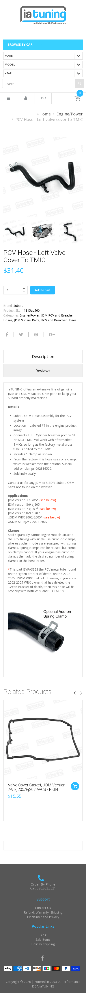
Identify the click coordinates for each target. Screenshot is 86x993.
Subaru (18, 305)
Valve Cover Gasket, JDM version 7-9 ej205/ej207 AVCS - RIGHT (36, 787)
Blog (43, 935)
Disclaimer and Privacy (43, 917)
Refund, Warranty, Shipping (43, 912)
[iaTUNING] (43, 14)
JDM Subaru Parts (26, 320)
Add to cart (42, 290)
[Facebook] (6, 334)
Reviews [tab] (43, 370)
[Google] (51, 334)
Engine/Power (69, 114)
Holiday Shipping (43, 944)
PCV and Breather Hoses (59, 320)
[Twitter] (20, 334)
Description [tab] (43, 356)
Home (45, 114)
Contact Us (43, 908)
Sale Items (43, 939)
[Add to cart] (75, 786)
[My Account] (25, 98)
